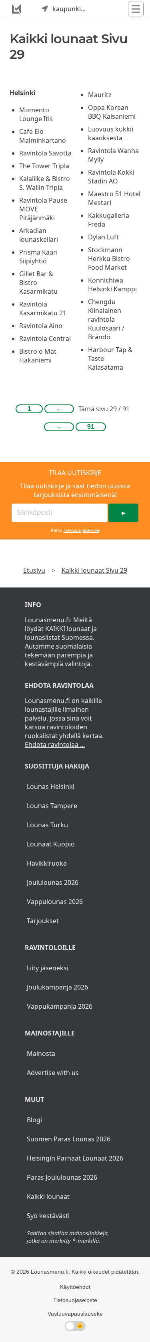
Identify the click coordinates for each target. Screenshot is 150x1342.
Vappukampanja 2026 (59, 1006)
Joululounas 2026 (52, 882)
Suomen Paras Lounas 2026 (68, 1139)
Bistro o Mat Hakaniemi (37, 355)
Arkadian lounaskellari (38, 235)
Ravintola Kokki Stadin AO (111, 176)
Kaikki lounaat (48, 1196)
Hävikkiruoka (47, 863)
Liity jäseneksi (47, 968)
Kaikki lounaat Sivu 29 (94, 570)
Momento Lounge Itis (36, 114)
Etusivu (34, 570)
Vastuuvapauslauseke (75, 1313)
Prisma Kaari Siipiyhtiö (38, 256)
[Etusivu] (16, 9)
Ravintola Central (45, 338)
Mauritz (100, 94)
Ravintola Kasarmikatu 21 (42, 308)
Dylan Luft (103, 237)
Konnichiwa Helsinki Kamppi (112, 284)
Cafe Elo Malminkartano (42, 136)
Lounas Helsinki (50, 786)
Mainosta (41, 1053)
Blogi (34, 1119)
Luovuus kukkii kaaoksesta (110, 133)
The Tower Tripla (44, 165)
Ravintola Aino (40, 325)
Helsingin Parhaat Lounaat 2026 (75, 1158)
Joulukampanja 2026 (57, 987)
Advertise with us (53, 1072)
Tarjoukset (43, 920)
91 (90, 426)
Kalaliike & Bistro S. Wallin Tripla (44, 183)
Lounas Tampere (52, 805)
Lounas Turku (47, 824)
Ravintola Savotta (45, 153)
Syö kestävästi (48, 1215)
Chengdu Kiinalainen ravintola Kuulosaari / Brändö (106, 319)
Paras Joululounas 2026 (62, 1177)
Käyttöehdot (75, 1287)
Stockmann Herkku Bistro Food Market (109, 258)
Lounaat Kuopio (51, 844)
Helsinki (23, 92)
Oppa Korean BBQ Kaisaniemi (112, 112)
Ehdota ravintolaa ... (55, 744)
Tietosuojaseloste (82, 530)
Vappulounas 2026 (55, 901)
